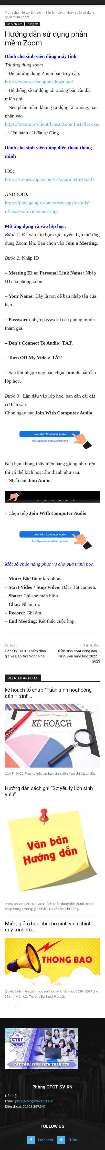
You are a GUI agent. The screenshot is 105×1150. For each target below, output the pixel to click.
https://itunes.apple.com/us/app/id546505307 (49, 179)
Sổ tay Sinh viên (32, 13)
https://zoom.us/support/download (39, 81)
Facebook (45, 1140)
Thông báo (32, 24)
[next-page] (16, 1007)
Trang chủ (12, 13)
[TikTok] (61, 1140)
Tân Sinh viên (54, 13)
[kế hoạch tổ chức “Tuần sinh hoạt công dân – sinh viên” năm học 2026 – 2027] (52, 735)
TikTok (73, 1140)
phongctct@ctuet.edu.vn (34, 1101)
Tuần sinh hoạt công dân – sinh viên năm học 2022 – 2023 (78, 656)
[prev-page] (8, 1007)
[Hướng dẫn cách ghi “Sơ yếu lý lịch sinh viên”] (52, 850)
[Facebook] (31, 1140)
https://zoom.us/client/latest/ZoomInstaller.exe (51, 124)
